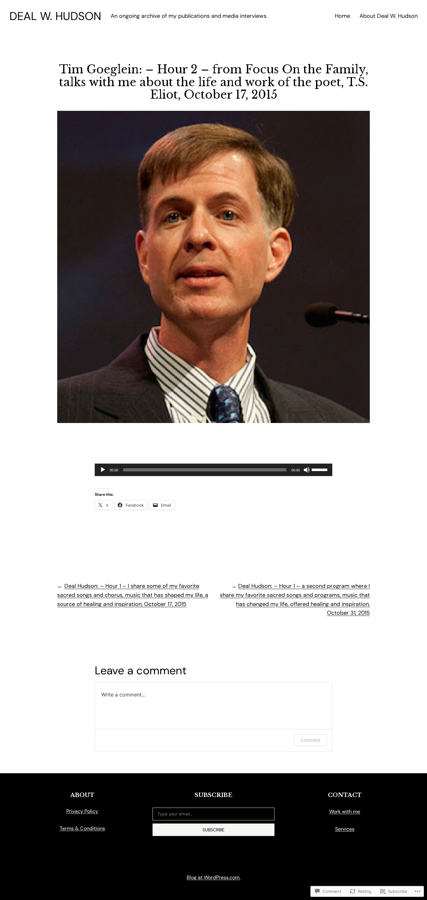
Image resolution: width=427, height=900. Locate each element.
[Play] (103, 470)
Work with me (344, 811)
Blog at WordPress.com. (213, 877)
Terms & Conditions (82, 828)
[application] (213, 470)
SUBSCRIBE (213, 830)
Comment (310, 740)
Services (344, 829)
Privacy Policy (82, 811)
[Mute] (307, 470)
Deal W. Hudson (55, 16)
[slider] (320, 469)
